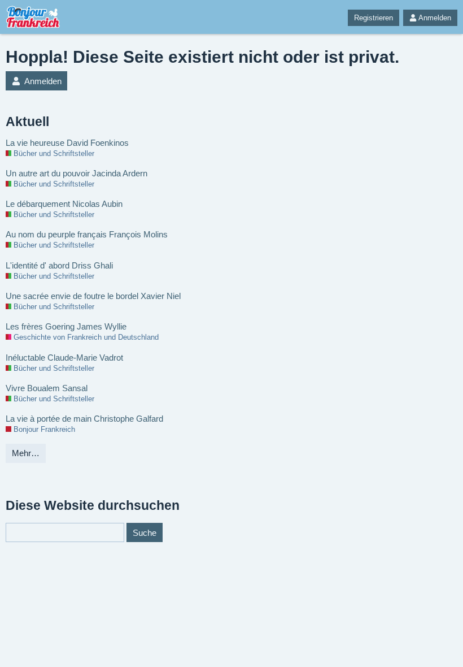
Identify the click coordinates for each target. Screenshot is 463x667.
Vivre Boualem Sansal (47, 388)
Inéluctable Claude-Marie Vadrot (64, 357)
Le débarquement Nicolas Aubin (64, 204)
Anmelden (434, 18)
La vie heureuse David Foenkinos (67, 143)
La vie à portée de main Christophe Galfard (84, 418)
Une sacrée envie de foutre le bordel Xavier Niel (93, 296)
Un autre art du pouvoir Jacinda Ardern (76, 173)
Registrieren (373, 18)
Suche (144, 533)
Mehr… (26, 453)
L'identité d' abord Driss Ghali (59, 265)
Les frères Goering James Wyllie (66, 326)
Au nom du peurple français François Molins (87, 234)
